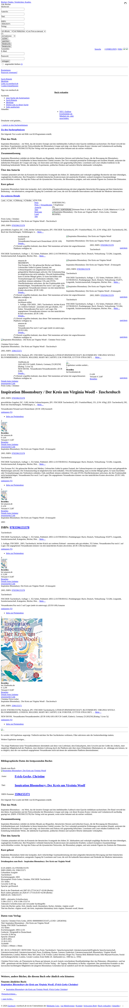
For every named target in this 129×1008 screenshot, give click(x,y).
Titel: (3, 16)
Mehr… (40, 232)
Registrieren (6, 70)
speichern (123, 248)
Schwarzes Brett (90, 1006)
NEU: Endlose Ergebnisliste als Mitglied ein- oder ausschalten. (66, 114)
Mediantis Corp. (53, 1006)
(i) (22, 64)
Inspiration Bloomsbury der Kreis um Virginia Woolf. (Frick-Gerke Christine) (39, 984)
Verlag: (4, 26)
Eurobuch (11, 1006)
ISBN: (3, 21)
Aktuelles (116, 1006)
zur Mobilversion (67, 1006)
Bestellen (93, 379)
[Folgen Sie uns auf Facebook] (124, 49)
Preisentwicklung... (9, 994)
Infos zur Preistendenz (15, 416)
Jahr (36, 216)
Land (37, 214)
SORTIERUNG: (59, 203)
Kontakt (79, 1006)
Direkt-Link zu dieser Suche (17, 105)
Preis (36, 203)
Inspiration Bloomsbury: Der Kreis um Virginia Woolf (50, 785)
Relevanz (38, 212)
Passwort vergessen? (9, 72)
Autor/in (38, 207)
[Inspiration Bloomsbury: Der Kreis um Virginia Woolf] (23, 771)
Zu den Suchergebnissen (13, 129)
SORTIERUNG (66, 210)
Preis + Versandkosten (43, 205)
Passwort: (5, 56)
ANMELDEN (111, 49)
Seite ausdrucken (13, 107)
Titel (36, 210)
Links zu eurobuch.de (9, 83)
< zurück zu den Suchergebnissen (14, 125)
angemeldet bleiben (13, 64)
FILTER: (38, 200)
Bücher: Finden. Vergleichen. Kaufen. (16, 2)
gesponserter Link (8, 383)
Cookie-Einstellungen (9, 86)
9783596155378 (18, 225)
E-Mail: (4, 51)
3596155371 (17, 351)
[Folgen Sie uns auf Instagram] (127, 49)
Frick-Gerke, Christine (30, 776)
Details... (21, 243)
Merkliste (4, 81)
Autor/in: (4, 11)
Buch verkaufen (61, 92)
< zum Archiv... (7, 999)
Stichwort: (5, 7)
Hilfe (120, 49)
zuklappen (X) (6, 412)
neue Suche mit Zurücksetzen (17, 98)
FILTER (56, 210)
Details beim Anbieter (9, 381)
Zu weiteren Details (10, 196)
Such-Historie (6, 79)
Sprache (98, 49)
